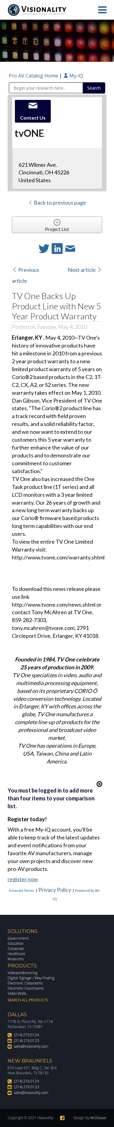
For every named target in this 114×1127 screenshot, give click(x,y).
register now (23, 879)
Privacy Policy (54, 889)
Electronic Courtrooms (25, 988)
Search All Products (28, 1000)
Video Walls (17, 993)
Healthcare (17, 953)
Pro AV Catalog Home (34, 75)
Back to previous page (59, 202)
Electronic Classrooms (25, 983)
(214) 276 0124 (26, 1034)
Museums (15, 958)
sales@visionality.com (31, 1046)
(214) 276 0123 (26, 1040)
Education (15, 943)
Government (18, 938)
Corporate (16, 948)
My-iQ (75, 75)
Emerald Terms (21, 890)
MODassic (98, 1117)
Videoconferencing (22, 972)
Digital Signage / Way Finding (31, 977)
